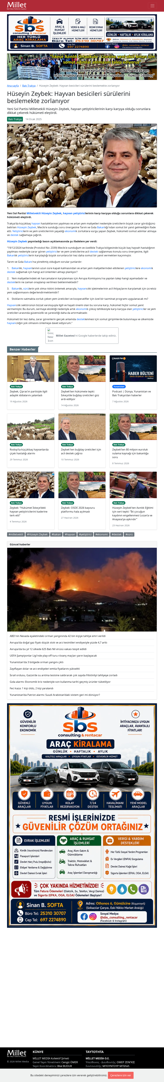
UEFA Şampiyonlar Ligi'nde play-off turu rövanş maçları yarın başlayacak (53, 655)
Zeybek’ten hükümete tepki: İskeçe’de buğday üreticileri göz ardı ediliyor (80, 395)
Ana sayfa (13, 85)
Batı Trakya (29, 85)
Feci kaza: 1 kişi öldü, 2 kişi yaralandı (31, 688)
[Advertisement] (82, 988)
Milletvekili (34, 213)
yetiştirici (79, 213)
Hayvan (11, 305)
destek (14, 235)
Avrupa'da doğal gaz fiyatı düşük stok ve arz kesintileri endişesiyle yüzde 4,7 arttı (58, 642)
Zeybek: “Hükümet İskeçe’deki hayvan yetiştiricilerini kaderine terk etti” (28, 511)
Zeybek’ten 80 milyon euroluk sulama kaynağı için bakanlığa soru (130, 453)
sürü (26, 288)
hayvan (68, 213)
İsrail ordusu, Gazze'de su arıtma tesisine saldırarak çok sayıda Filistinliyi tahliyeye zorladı (63, 675)
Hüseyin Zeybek (51, 213)
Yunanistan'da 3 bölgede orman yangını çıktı (36, 662)
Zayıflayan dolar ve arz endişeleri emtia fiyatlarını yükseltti (45, 668)
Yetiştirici (17, 231)
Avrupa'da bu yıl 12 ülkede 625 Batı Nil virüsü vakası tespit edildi (48, 649)
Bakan (101, 227)
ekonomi (70, 231)
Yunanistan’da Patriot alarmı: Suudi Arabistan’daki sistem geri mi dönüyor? (55, 695)
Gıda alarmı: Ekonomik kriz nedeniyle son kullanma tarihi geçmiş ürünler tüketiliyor (60, 682)
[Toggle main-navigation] (152, 6)
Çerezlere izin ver (120, 1075)
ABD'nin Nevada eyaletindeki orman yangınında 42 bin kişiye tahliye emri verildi (58, 636)
